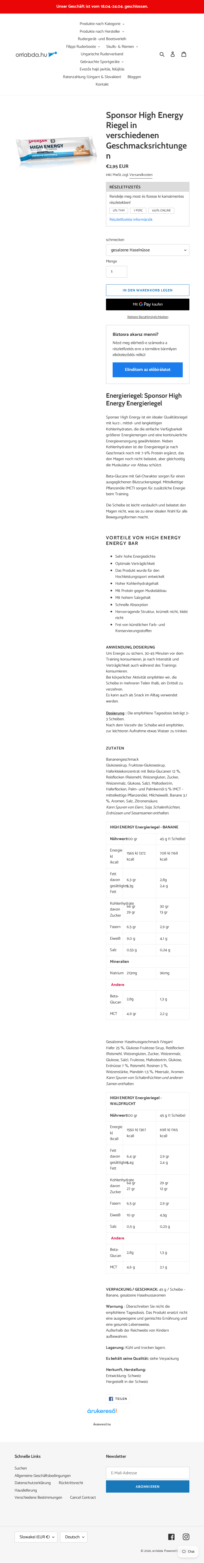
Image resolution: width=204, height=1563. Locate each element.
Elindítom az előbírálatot (148, 369)
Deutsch (72, 1537)
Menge (111, 262)
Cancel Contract (83, 1497)
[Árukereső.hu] (102, 1413)
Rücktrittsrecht (71, 1483)
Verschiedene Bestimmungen (38, 1497)
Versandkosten (140, 175)
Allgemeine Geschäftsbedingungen (43, 1475)
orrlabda (157, 1550)
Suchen (21, 1468)
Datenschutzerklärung (33, 1483)
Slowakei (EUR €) (35, 1537)
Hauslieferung (26, 1490)
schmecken (115, 240)
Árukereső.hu (102, 1424)
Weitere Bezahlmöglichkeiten (147, 317)
